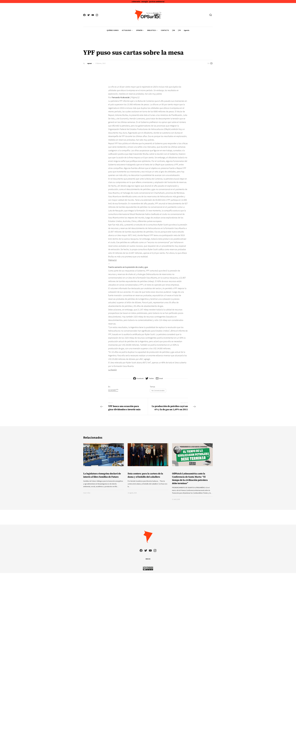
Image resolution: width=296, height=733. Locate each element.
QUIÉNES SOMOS (113, 30)
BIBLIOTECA (151, 30)
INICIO (148, 559)
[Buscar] (210, 15)
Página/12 (112, 260)
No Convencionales (158, 391)
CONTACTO (165, 30)
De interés (113, 390)
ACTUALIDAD (126, 30)
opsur (89, 63)
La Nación (112, 369)
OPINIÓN (139, 30)
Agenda (186, 30)
